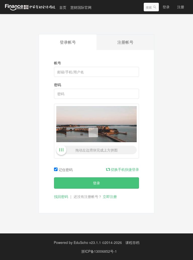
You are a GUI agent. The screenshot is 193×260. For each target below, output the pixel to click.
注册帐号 (125, 42)
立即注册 (110, 196)
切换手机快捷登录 (124, 169)
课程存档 (132, 242)
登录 (166, 6)
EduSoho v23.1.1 (87, 242)
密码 (57, 84)
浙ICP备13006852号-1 (99, 251)
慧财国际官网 (80, 7)
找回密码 (61, 196)
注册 (180, 6)
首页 (62, 7)
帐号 (57, 62)
